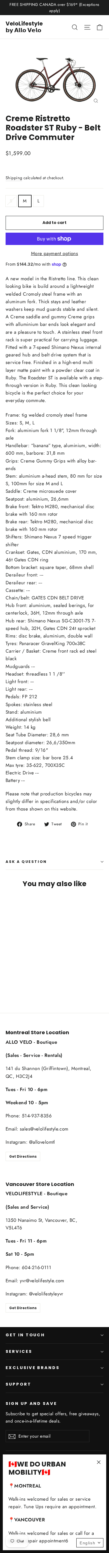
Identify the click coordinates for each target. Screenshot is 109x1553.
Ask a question (26, 861)
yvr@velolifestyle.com (42, 1280)
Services (19, 1351)
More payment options (54, 253)
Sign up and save (31, 1403)
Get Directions (23, 1156)
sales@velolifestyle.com (44, 1128)
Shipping (14, 178)
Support (18, 1384)
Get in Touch (25, 1335)
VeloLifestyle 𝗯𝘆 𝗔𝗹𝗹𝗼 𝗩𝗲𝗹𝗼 (24, 27)
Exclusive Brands (33, 1367)
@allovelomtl (42, 1142)
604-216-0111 (36, 1267)
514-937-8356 (37, 1115)
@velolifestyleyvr (46, 1293)
